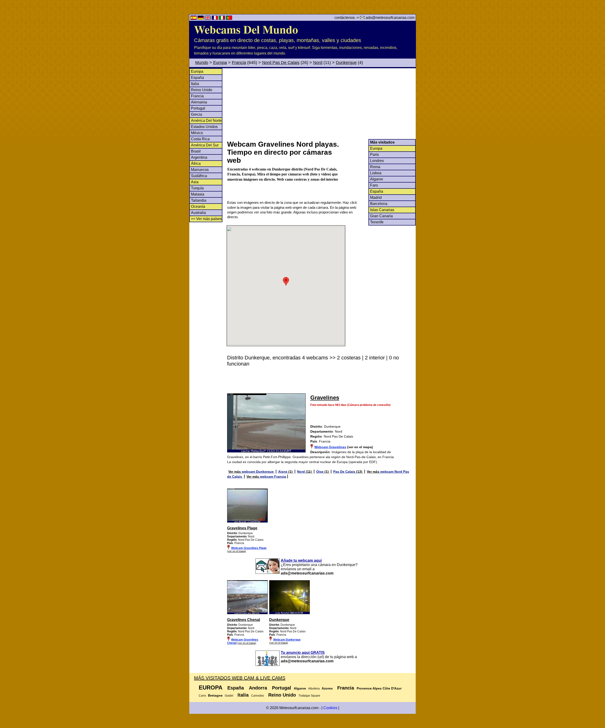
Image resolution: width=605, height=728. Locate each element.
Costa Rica (200, 139)
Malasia (197, 194)
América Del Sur (205, 145)
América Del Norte (206, 121)
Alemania (199, 102)
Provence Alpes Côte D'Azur (379, 688)
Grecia (196, 114)
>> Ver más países (206, 219)
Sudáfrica (199, 176)
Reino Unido (201, 90)
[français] (215, 19)
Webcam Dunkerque (287, 639)
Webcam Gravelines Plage (249, 548)
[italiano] (222, 19)
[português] (229, 19)
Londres (377, 161)
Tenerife (377, 222)
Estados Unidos (204, 127)
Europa (220, 62)
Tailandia (198, 200)
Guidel (229, 695)
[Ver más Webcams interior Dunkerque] (247, 613)
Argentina (199, 157)
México (197, 133)
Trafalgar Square (309, 695)
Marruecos (200, 170)
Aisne (283, 471)
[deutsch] (201, 19)
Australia (198, 213)
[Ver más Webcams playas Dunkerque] (247, 521)
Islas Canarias (382, 210)
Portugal (198, 108)
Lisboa (375, 173)
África (196, 164)
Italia (195, 84)
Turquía (197, 188)
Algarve (376, 179)
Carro (202, 695)
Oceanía (198, 206)
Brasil (196, 151)
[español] (194, 19)
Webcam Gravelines (330, 447)
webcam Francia (273, 476)
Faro (374, 185)
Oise (320, 471)
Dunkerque (346, 62)
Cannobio (257, 695)
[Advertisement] (321, 104)
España (197, 78)
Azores (327, 688)
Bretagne (215, 695)
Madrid (376, 198)
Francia (239, 62)
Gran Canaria (381, 216)
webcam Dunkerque (258, 471)
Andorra (258, 687)
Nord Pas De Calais (280, 62)
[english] (208, 19)
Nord (317, 62)
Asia (195, 182)
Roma (375, 167)
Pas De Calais (344, 471)
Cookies (330, 708)
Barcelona (378, 204)
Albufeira (314, 688)
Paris (374, 155)
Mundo (201, 62)
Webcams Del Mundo (246, 29)
